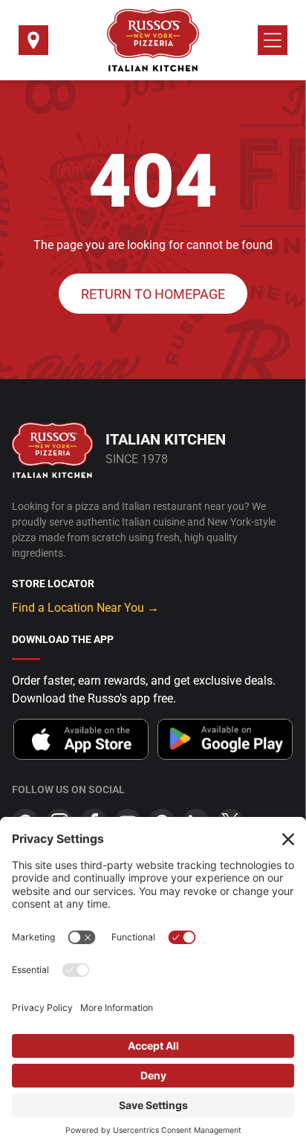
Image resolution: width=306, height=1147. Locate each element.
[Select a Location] (33, 45)
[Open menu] (272, 40)
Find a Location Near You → (85, 608)
